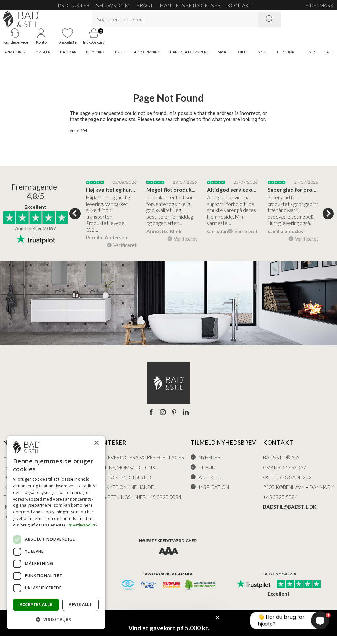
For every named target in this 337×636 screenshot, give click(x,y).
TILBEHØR (285, 52)
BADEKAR (68, 52)
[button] (56, 619)
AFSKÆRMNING (147, 52)
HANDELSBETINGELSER (190, 5)
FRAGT (144, 5)
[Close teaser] (217, 617)
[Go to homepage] (21, 19)
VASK (222, 52)
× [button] (96, 443)
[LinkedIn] (186, 412)
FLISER (309, 52)
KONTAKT (239, 5)
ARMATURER (15, 52)
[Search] (269, 19)
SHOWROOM (113, 5)
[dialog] (56, 532)
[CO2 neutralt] (200, 585)
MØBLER (42, 52)
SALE (328, 52)
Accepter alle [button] (36, 604)
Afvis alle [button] (80, 604)
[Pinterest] (174, 412)
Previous (75, 213)
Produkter (74, 5)
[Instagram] (163, 412)
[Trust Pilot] (253, 584)
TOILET (242, 52)
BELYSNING (96, 52)
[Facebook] (151, 412)
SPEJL (262, 52)
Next (328, 213)
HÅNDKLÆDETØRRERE (189, 52)
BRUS (119, 52)
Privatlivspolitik (82, 525)
